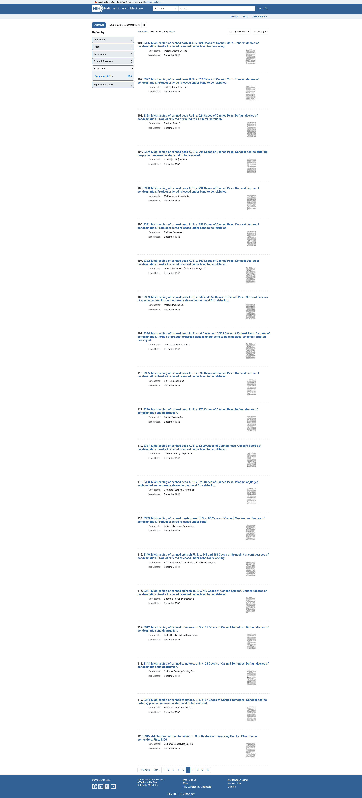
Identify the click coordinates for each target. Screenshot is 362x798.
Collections (99, 39)
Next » (172, 31)
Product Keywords (103, 61)
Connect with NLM (101, 780)
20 (260, 31)
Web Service (260, 16)
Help (245, 16)
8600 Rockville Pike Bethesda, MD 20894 (147, 783)
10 (208, 770)
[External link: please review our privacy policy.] (94, 786)
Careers (232, 786)
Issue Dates (100, 68)
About (234, 16)
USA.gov (190, 794)
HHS (182, 794)
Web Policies (189, 780)
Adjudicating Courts (104, 84)
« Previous (143, 31)
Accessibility (234, 783)
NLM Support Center (238, 780)
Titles (96, 46)
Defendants (100, 54)
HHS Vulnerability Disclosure (197, 786)
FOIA (185, 783)
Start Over (99, 25)
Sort (238, 31)
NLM (170, 794)
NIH (176, 794)
